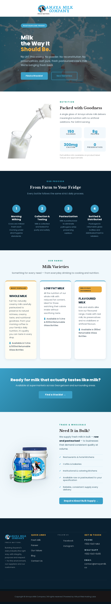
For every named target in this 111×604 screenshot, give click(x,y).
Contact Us (36, 560)
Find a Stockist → (55, 394)
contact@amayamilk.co (95, 565)
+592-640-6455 (92, 553)
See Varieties (64, 75)
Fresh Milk (36, 540)
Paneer (34, 545)
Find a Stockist (34, 75)
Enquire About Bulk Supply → (81, 500)
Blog (33, 555)
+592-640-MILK (92, 543)
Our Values (36, 550)
